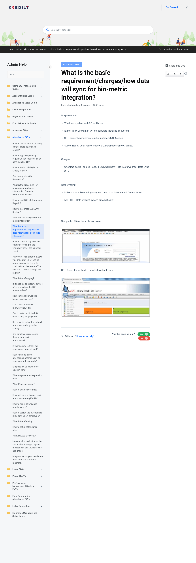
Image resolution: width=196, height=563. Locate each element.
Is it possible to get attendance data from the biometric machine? (28, 459)
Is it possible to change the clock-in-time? (26, 368)
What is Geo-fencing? (23, 421)
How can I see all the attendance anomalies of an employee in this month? (26, 358)
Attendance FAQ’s (21, 137)
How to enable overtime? (25, 389)
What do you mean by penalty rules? (27, 377)
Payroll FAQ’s (19, 476)
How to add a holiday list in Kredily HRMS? (25, 169)
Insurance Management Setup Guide (24, 514)
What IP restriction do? (24, 384)
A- (168, 74)
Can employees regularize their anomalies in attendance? (25, 337)
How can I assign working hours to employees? (25, 297)
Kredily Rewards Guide (24, 123)
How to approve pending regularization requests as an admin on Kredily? (27, 158)
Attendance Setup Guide (24, 103)
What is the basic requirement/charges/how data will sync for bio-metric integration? (26, 231)
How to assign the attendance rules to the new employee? (27, 414)
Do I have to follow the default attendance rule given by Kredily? (27, 325)
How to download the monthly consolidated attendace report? (27, 146)
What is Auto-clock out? (24, 435)
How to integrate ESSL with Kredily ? (26, 210)
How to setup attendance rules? (25, 428)
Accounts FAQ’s (20, 130)
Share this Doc (177, 65)
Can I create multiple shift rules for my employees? (25, 315)
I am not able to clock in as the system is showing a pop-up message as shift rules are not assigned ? (28, 446)
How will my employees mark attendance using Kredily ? (27, 397)
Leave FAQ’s (18, 469)
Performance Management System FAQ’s (23, 486)
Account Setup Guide (23, 96)
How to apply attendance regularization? (25, 405)
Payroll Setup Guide (22, 116)
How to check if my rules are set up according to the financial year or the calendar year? (27, 246)
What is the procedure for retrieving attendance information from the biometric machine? (25, 190)
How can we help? (85, 336)
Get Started (172, 7)
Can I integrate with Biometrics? (22, 178)
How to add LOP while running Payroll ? (27, 202)
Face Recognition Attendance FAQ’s (21, 497)
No (144, 338)
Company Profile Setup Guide (24, 87)
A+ (181, 74)
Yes (143, 334)
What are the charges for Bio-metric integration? (27, 219)
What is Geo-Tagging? (23, 278)
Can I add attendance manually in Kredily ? (23, 306)
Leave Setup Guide (21, 109)
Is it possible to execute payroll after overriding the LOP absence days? (28, 287)
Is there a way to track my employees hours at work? (26, 347)
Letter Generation (21, 506)
